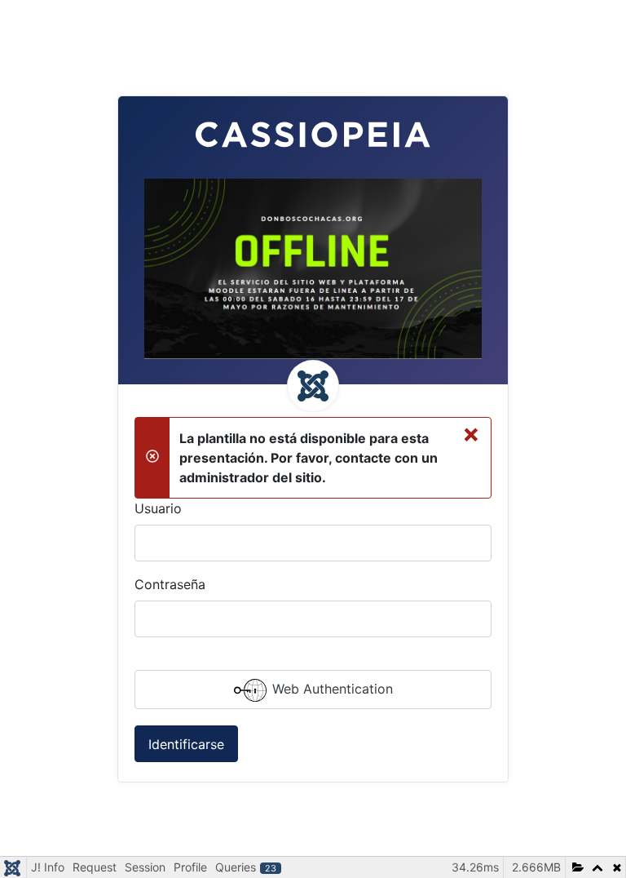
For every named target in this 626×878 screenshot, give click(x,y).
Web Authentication (330, 689)
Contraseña (169, 584)
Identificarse (186, 744)
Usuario (158, 508)
